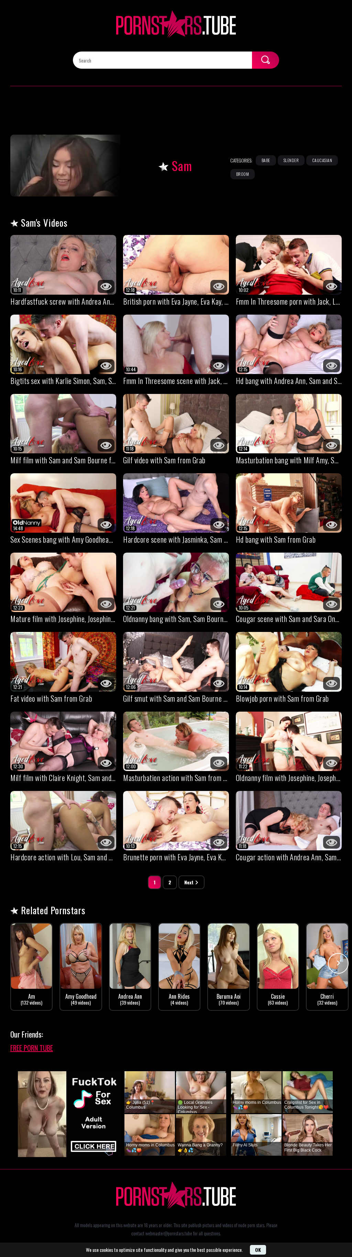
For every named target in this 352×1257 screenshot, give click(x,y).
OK (258, 1249)
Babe (266, 160)
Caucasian (322, 160)
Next (189, 882)
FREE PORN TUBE (31, 1048)
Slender (291, 160)
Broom (242, 174)
